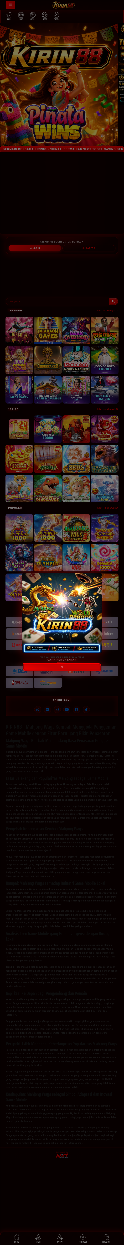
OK (62, 667)
